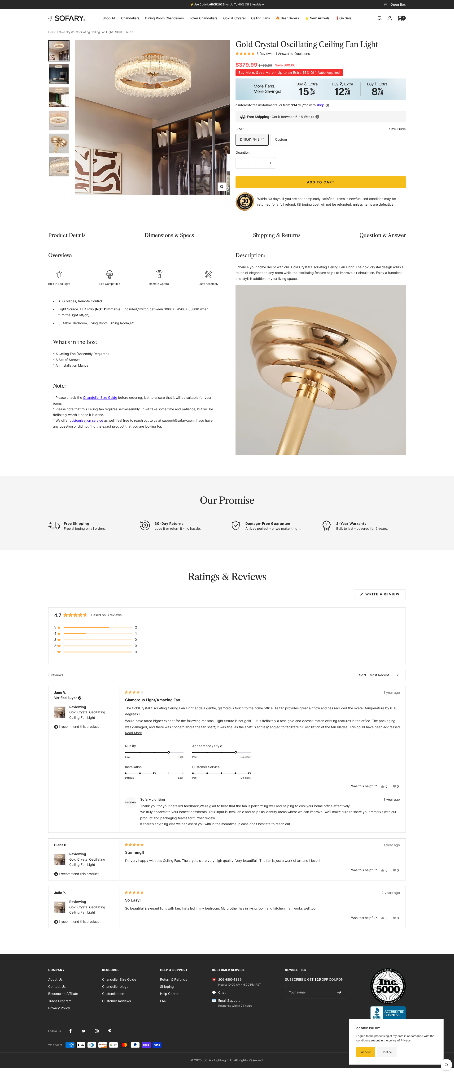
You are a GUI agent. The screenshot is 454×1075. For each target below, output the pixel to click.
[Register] (339, 992)
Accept (366, 1052)
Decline (387, 1052)
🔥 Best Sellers (287, 18)
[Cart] (399, 18)
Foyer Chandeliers (204, 18)
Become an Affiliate (63, 994)
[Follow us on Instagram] (96, 1030)
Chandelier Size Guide (119, 979)
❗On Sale (343, 18)
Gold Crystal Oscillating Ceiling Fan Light (87, 714)
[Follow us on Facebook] (70, 1030)
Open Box (398, 4)
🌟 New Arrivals (317, 18)
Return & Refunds (173, 979)
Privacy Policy (59, 1008)
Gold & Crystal (234, 18)
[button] (95, 627)
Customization (113, 994)
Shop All (109, 18)
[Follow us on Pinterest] (109, 1030)
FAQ (163, 1001)
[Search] (380, 18)
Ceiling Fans (260, 18)
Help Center (169, 994)
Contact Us (56, 986)
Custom (281, 139)
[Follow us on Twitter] (83, 1030)
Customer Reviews (116, 1001)
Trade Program (59, 1001)
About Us (55, 979)
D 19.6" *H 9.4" (252, 139)
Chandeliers (130, 18)
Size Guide (397, 129)
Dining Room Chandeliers (164, 18)
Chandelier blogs (115, 986)
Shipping (167, 986)
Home (52, 32)
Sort (363, 675)
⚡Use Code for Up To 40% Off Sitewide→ (227, 4)
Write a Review (385, 595)
